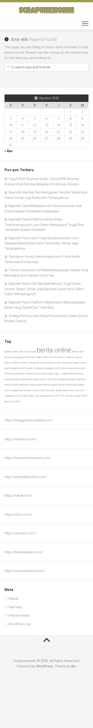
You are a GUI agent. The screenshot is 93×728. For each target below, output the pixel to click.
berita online (54, 350)
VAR (61, 395)
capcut (78, 357)
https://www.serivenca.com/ (25, 571)
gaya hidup (80, 362)
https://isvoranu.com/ (20, 533)
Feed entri (15, 607)
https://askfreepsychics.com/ (26, 477)
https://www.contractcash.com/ (28, 458)
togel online (28, 395)
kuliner (50, 373)
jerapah (50, 368)
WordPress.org (19, 624)
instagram (39, 368)
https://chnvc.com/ (18, 514)
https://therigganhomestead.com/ (29, 420)
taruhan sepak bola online (60, 390)
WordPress (44, 666)
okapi (62, 379)
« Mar (9, 151)
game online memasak (60, 362)
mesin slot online (49, 379)
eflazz (8, 362)
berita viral (78, 351)
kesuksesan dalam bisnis (26, 373)
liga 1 (58, 373)
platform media (27, 384)
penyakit (71, 379)
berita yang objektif (15, 357)
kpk (44, 373)
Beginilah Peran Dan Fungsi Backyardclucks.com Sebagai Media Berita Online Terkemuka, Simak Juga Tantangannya (41, 243)
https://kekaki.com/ (18, 495)
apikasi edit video (14, 351)
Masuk (13, 598)
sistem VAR (38, 390)
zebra (17, 401)
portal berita (43, 384)
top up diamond (44, 395)
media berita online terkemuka (22, 379)
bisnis (53, 357)
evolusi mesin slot (22, 362)
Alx (73, 666)
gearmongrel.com (14, 368)
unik (55, 395)
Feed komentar (19, 615)
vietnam (69, 395)
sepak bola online (21, 390)
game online (39, 362)
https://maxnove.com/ (21, 439)
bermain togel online (37, 357)
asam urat (30, 351)
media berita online (72, 373)
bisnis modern (66, 357)
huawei (29, 368)
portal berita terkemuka (64, 384)
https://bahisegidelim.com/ (24, 552)
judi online (61, 368)
